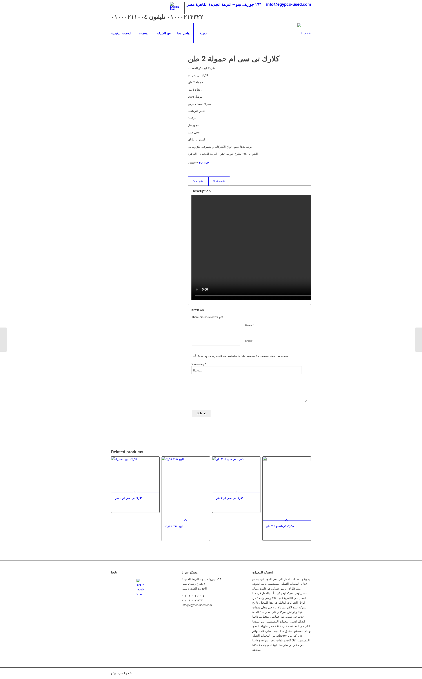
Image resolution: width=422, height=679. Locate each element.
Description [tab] (198, 181)
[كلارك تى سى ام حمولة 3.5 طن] (418, 340)
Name (249, 325)
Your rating (198, 364)
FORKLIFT (205, 162)
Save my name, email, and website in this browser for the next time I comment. (243, 356)
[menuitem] (176, 8)
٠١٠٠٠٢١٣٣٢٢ (185, 16)
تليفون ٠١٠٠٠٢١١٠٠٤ (139, 16)
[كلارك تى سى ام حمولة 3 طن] (3, 340)
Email (249, 341)
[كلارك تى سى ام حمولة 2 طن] (144, 97)
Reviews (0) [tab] (219, 181)
